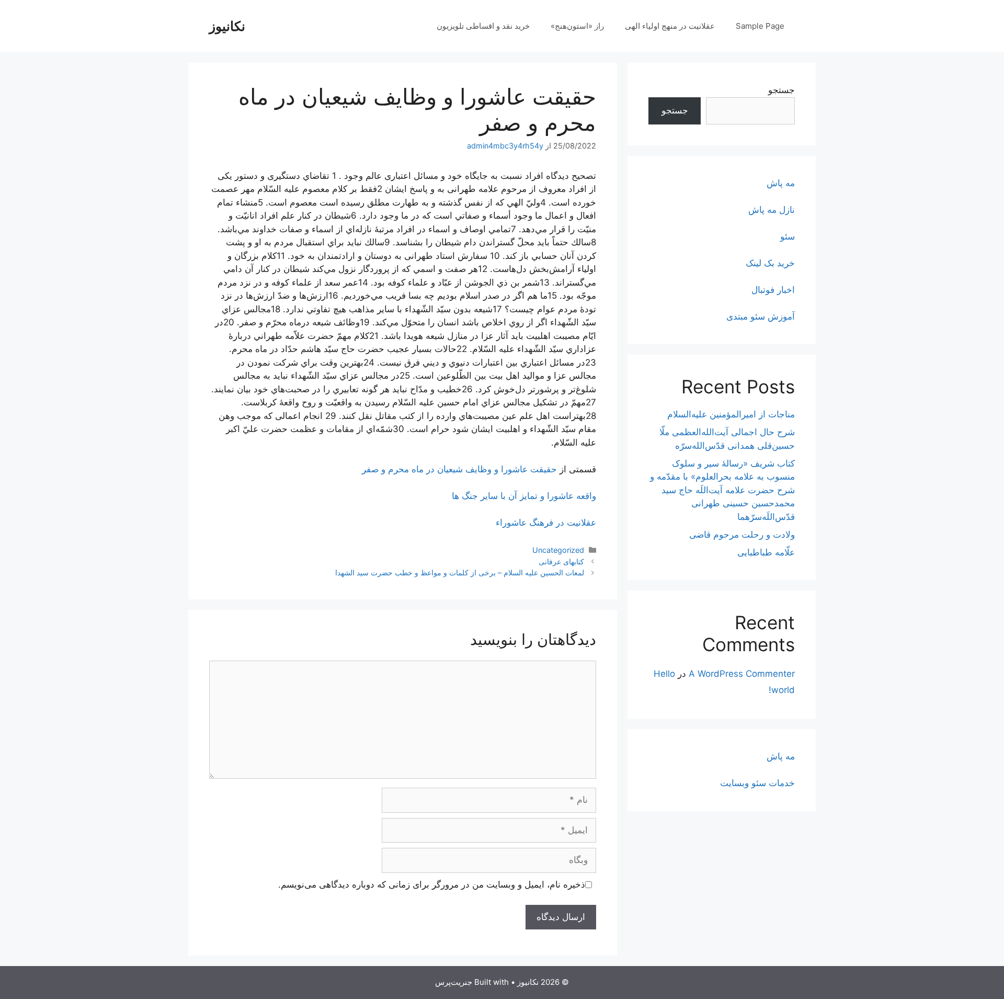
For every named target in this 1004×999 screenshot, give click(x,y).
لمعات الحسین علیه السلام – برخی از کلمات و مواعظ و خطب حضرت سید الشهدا (459, 572)
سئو (787, 236)
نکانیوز (227, 26)
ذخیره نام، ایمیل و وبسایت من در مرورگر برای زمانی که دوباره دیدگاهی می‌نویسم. (431, 884)
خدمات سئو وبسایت (757, 783)
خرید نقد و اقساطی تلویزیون (483, 26)
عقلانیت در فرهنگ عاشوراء (546, 522)
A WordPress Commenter (742, 673)
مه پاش (781, 183)
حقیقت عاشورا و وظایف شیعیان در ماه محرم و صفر (459, 469)
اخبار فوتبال (773, 290)
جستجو (781, 90)
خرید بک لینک (770, 263)
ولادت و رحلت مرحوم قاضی (742, 534)
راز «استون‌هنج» (577, 26)
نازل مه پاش (771, 210)
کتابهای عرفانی (561, 561)
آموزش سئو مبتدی (760, 316)
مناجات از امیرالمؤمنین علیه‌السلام (731, 414)
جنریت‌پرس (453, 982)
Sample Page (760, 26)
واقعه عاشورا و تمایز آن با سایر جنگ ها (524, 496)
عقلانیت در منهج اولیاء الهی (670, 26)
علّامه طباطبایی (766, 552)
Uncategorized (558, 550)
